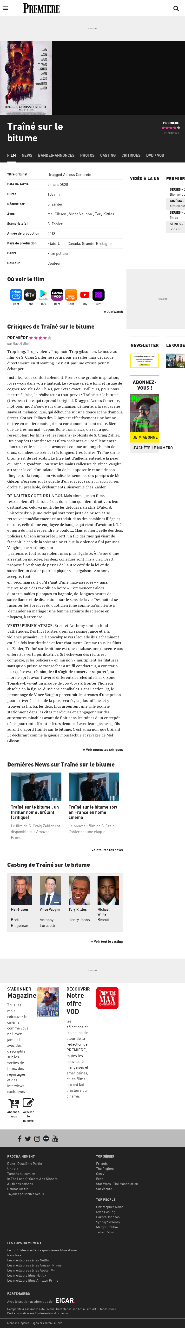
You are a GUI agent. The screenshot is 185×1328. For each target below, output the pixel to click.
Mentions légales (18, 1323)
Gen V (100, 1174)
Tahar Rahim (105, 1232)
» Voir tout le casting (107, 941)
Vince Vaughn (80, 214)
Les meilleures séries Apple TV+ (31, 1270)
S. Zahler (55, 204)
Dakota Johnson (108, 1217)
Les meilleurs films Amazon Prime (32, 1280)
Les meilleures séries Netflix (28, 1260)
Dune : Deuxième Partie (24, 1163)
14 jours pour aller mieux (25, 1194)
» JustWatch (113, 312)
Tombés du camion (21, 1174)
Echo (99, 1179)
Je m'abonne (145, 437)
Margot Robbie (107, 1227)
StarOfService (107, 1309)
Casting (108, 155)
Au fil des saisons (20, 1184)
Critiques (130, 155)
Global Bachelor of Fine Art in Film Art (71, 1309)
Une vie (12, 1168)
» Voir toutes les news (106, 850)
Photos (87, 155)
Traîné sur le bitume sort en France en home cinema (93, 812)
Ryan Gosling (105, 1212)
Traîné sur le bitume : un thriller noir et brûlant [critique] (35, 812)
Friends (102, 1163)
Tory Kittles (104, 214)
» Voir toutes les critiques (103, 750)
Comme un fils (17, 1189)
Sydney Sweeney (108, 1222)
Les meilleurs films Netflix (26, 1275)
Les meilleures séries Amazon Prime (34, 1265)
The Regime (105, 1168)
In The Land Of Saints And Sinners (32, 1179)
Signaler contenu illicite (47, 1323)
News (27, 155)
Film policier (58, 253)
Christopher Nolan (110, 1207)
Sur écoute (104, 1189)
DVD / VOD (155, 155)
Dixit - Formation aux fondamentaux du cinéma (37, 1313)
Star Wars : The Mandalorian (117, 1184)
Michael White (104, 911)
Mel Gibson (56, 214)
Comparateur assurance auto (26, 1309)
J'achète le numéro (146, 447)
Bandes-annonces (56, 155)
